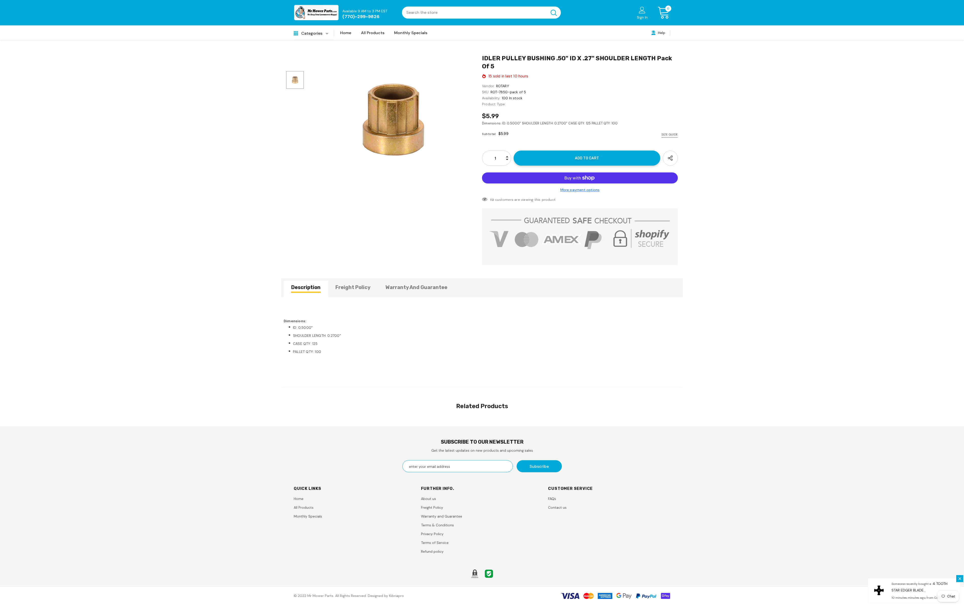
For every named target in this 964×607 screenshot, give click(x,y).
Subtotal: (489, 134)
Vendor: (488, 86)
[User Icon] (642, 9)
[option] (393, 120)
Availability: (491, 98)
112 (492, 200)
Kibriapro (396, 595)
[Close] (959, 578)
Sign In (642, 17)
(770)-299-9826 (361, 17)
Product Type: (494, 104)
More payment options (580, 190)
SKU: (486, 92)
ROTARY (502, 86)
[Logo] (316, 13)
